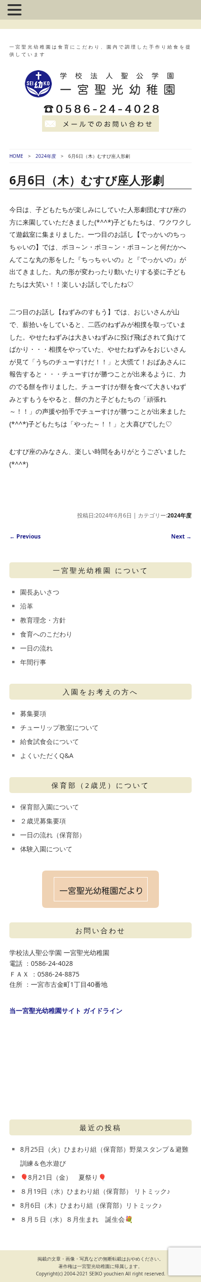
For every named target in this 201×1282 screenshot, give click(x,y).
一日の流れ (36, 648)
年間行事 (33, 662)
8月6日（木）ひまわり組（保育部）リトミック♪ (91, 1205)
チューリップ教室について (59, 727)
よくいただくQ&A (46, 755)
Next (181, 536)
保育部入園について (49, 806)
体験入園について (46, 848)
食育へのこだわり (46, 634)
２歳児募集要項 (43, 820)
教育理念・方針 (43, 620)
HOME (16, 156)
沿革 (26, 606)
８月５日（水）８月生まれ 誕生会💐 (76, 1219)
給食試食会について (49, 741)
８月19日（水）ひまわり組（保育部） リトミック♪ (95, 1191)
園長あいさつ (39, 592)
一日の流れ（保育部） (53, 834)
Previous (25, 536)
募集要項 (33, 713)
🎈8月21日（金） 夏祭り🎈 (63, 1177)
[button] (15, 10)
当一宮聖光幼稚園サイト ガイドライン (65, 1010)
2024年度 (46, 156)
